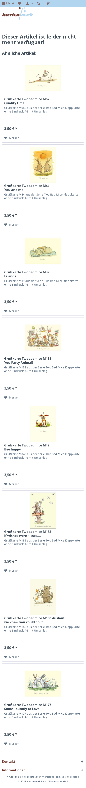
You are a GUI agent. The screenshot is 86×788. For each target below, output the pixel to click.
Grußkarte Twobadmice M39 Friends (26, 274)
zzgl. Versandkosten (67, 776)
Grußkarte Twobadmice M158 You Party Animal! (27, 361)
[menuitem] (8, 3)
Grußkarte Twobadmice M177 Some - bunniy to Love (27, 707)
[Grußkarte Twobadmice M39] (43, 251)
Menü (10, 3)
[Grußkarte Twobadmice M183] (43, 511)
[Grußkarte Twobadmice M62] (43, 78)
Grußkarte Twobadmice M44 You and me (26, 188)
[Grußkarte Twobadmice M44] (43, 165)
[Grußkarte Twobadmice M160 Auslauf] (43, 597)
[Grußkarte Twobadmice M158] (43, 337)
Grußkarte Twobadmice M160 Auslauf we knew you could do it (34, 620)
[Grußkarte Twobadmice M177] (43, 684)
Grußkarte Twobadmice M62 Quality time (26, 101)
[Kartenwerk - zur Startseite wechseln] (17, 14)
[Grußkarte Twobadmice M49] (43, 424)
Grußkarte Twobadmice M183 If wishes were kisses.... (27, 534)
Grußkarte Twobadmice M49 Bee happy (26, 447)
